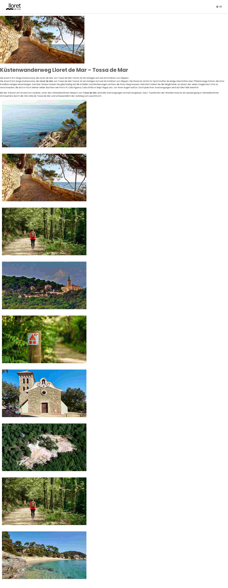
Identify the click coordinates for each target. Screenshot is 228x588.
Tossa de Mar (90, 92)
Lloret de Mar (46, 81)
